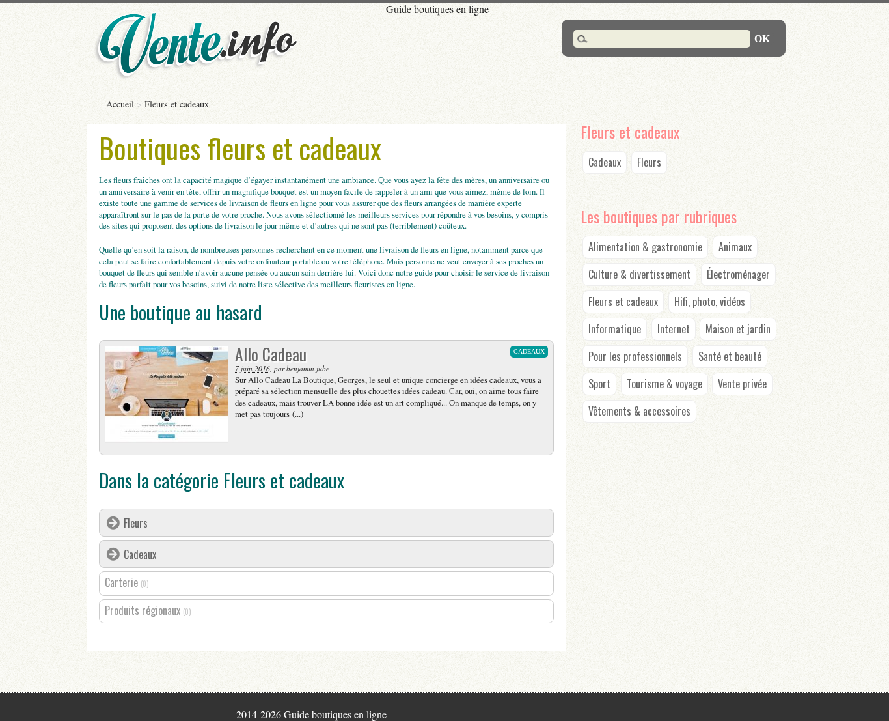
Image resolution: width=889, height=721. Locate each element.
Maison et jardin (738, 329)
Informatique (614, 329)
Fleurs (136, 523)
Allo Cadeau (271, 353)
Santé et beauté (729, 356)
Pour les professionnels (635, 356)
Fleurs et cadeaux (623, 301)
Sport (599, 383)
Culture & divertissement (639, 274)
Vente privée (742, 383)
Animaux (735, 247)
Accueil (120, 104)
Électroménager (738, 274)
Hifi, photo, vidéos (709, 301)
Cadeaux (140, 554)
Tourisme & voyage (664, 383)
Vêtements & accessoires (639, 411)
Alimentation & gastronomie (645, 247)
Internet (673, 329)
